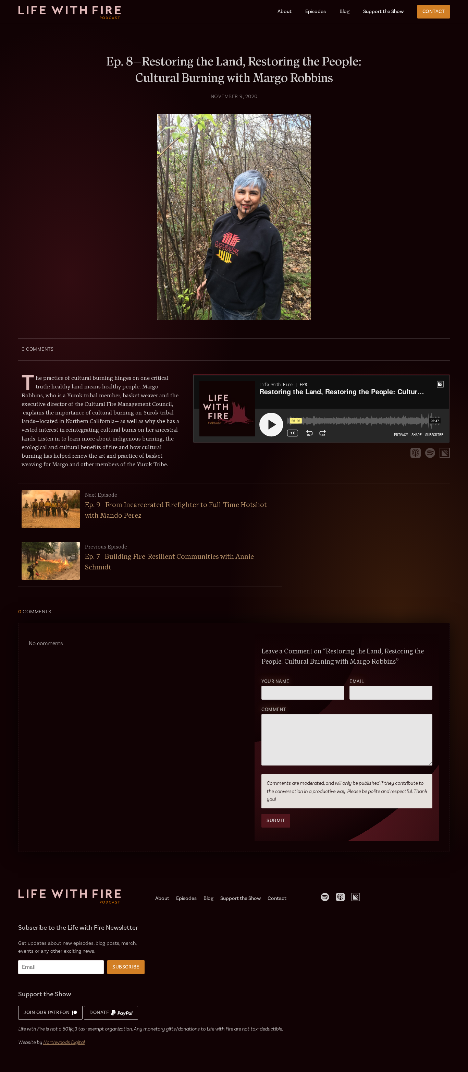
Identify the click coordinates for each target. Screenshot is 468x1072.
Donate (100, 1012)
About (285, 11)
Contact (433, 11)
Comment (273, 710)
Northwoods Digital (64, 1042)
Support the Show (383, 11)
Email (356, 681)
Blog (344, 11)
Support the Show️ (240, 898)
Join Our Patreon (48, 1012)
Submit (276, 820)
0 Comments (37, 349)
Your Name (275, 681)
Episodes (315, 11)
